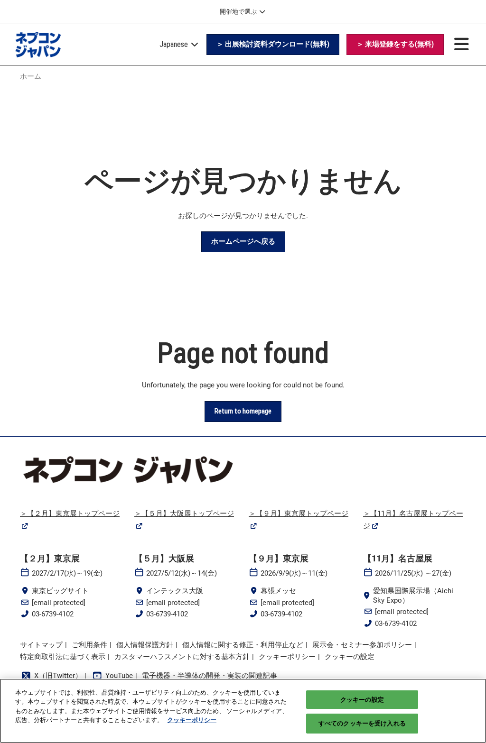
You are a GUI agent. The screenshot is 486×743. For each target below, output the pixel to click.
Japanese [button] (174, 44)
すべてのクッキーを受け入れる (362, 723)
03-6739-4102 (53, 614)
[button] (272, 44)
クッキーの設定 (362, 699)
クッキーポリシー (191, 720)
